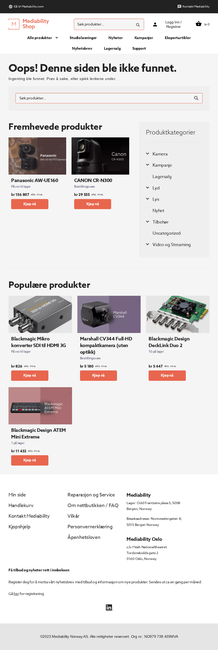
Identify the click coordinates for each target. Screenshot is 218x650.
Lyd (156, 188)
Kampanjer (144, 38)
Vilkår (73, 516)
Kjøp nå (29, 204)
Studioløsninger (83, 38)
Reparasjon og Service (91, 495)
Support (139, 48)
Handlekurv (21, 505)
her (16, 593)
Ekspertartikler (178, 38)
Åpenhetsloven (84, 537)
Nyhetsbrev (82, 48)
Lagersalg (112, 48)
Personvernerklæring (90, 526)
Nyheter (115, 38)
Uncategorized (167, 233)
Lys (156, 199)
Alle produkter (39, 38)
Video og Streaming (172, 245)
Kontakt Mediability (196, 6)
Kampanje (162, 165)
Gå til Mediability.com (29, 6)
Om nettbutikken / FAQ (93, 505)
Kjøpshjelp (19, 526)
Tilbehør (160, 222)
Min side (17, 495)
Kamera (160, 154)
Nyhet (158, 211)
